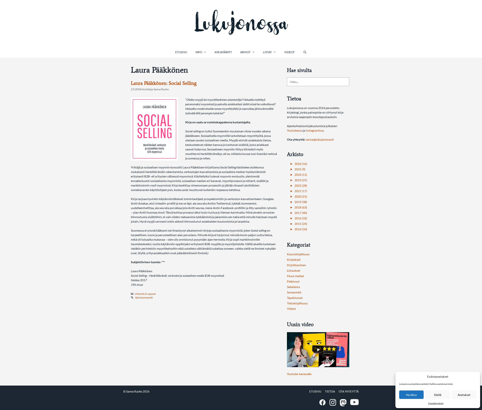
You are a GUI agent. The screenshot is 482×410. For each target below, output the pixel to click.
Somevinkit (294, 292)
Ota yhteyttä (349, 391)
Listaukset (293, 270)
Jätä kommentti (144, 297)
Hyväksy (411, 394)
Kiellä (437, 394)
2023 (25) (300, 180)
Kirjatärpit (223, 52)
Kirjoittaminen (296, 265)
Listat (267, 52)
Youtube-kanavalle (299, 374)
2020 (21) (300, 196)
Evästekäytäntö (435, 403)
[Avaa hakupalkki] (305, 52)
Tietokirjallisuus (297, 303)
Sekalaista (293, 287)
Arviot (245, 52)
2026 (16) (300, 163)
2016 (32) (300, 218)
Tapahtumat (295, 297)
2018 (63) (300, 207)
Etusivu (181, 52)
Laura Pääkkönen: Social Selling (164, 83)
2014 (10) (300, 229)
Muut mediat (295, 276)
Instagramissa (315, 130)
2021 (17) (300, 191)
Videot (289, 52)
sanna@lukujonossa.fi (320, 139)
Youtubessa (295, 130)
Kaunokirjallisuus (298, 254)
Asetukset (464, 394)
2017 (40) (300, 212)
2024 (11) (300, 174)
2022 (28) (300, 185)
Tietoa (330, 391)
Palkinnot (293, 281)
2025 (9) (299, 169)
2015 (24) (300, 223)
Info (198, 52)
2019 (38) (300, 202)
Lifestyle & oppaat (145, 293)
